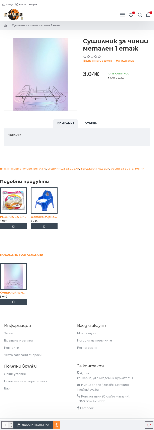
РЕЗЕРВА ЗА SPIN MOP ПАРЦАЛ (13, 217)
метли (139, 168)
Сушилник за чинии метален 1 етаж (13, 292)
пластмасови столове (16, 168)
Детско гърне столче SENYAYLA (44, 217)
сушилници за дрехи (63, 168)
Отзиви (90, 123)
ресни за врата (122, 168)
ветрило (39, 168)
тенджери (89, 168)
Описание (65, 123)
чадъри (103, 168)
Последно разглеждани (21, 255)
